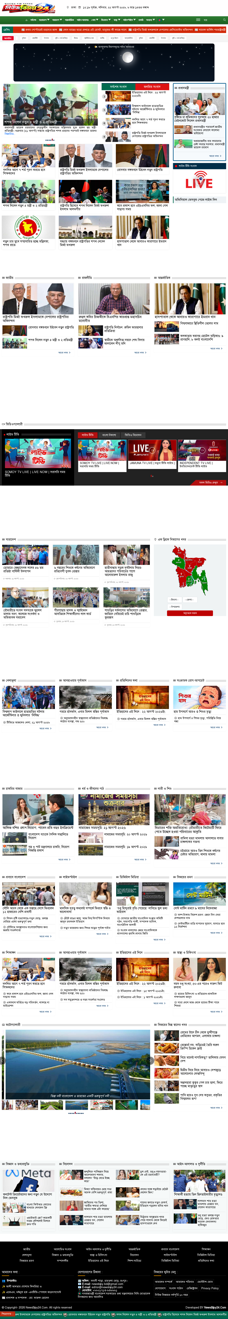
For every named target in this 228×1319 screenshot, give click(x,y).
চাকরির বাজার (13, 789)
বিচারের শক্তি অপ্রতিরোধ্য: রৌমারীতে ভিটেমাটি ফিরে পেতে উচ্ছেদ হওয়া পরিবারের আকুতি (188, 830)
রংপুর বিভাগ (88, 38)
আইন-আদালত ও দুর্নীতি (190, 1164)
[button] (46, 140)
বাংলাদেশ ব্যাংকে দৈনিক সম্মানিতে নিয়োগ (48, 836)
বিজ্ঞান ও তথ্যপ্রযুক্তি (17, 1164)
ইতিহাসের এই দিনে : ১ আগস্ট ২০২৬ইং (141, 997)
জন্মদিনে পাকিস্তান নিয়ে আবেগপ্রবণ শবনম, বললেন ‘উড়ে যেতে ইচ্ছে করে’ (97, 1176)
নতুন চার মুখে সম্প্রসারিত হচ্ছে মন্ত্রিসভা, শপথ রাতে (26, 243)
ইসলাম (20, 38)
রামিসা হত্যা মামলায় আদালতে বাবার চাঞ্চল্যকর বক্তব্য (202, 840)
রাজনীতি (125, 38)
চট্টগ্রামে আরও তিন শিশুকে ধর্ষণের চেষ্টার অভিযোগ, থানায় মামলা (200, 852)
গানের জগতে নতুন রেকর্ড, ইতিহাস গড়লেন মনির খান (154, 1204)
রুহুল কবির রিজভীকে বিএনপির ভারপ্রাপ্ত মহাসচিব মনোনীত (110, 319)
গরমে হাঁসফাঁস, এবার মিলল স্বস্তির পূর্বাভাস (84, 712)
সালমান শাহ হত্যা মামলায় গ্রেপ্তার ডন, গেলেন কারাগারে (98, 1220)
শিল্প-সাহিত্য (134, 1260)
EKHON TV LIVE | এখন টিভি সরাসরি (200, 463)
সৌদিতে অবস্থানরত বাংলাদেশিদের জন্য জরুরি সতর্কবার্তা (25, 929)
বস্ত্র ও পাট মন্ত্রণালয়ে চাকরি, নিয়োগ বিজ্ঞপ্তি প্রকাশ (48, 848)
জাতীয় (76, 38)
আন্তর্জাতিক (69, 20)
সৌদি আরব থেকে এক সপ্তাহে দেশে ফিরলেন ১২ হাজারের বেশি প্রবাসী (28, 910)
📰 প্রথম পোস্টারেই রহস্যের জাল (196, 29)
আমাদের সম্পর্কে (163, 1282)
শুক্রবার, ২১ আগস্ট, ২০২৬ (14, 579)
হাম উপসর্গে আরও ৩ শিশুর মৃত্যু (192, 712)
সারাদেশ (55, 20)
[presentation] (150, 1061)
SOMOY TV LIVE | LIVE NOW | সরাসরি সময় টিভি (35, 473)
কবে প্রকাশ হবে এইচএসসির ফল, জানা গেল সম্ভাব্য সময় (142, 207)
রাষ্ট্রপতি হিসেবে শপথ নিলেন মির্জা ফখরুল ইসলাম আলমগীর (45, 122)
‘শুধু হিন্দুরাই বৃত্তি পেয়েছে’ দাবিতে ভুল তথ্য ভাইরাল (142, 910)
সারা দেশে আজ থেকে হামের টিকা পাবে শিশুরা (196, 1004)
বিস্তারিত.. (9, 134)
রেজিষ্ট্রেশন (192, 1288)
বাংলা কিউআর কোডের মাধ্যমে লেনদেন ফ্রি (39, 1206)
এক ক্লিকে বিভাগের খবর (171, 539)
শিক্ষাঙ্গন (10, 952)
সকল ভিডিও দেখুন (209, 482)
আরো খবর (214, 156)
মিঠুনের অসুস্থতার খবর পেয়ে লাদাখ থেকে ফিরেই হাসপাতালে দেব (153, 1220)
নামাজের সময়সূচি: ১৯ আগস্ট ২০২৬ (125, 847)
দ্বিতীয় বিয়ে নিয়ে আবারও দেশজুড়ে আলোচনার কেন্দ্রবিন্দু (200, 1072)
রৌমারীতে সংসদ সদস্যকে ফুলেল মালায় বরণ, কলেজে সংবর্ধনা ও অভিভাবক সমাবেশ (22, 614)
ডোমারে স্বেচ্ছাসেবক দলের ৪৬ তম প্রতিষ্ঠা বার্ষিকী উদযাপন (23, 569)
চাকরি (141, 20)
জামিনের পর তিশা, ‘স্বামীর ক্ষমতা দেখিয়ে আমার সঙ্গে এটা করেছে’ (97, 1206)
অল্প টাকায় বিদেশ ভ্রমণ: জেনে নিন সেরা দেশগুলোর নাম (197, 916)
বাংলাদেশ (43, 20)
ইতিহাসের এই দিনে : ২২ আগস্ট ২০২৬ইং (149, 94)
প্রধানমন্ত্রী (183, 88)
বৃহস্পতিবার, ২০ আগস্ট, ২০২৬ (67, 579)
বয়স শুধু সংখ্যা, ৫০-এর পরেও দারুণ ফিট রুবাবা (198, 985)
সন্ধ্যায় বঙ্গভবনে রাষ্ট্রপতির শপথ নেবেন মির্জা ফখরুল (82, 243)
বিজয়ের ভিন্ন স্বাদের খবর (172, 1025)
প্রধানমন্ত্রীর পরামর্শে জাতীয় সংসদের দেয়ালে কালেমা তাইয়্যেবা (208, 130)
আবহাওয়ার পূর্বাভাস (74, 680)
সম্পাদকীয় (62, 1260)
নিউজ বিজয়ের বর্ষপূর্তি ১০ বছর (171, 1295)
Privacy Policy (210, 1288)
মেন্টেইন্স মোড (205, 1282)
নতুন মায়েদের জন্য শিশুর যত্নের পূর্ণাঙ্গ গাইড (86, 928)
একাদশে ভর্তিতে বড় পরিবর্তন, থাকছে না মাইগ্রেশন (26, 1004)
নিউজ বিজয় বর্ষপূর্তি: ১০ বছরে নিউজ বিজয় (76, 1096)
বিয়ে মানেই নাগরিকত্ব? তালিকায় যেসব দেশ (203, 1059)
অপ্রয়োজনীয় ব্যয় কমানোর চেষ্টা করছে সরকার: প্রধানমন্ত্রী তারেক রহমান (209, 144)
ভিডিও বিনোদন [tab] (133, 435)
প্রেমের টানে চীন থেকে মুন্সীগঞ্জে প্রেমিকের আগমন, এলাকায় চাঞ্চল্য (200, 1034)
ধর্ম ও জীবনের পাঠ (92, 789)
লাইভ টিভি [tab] (88, 435)
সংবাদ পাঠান (176, 1288)
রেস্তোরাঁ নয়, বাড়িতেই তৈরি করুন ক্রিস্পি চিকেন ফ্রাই (199, 1046)
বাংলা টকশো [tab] (109, 435)
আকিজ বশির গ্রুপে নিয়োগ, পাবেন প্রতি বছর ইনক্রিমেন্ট (38, 828)
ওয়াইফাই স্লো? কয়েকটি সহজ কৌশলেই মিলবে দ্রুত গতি (39, 1221)
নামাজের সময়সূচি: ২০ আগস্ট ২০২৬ (125, 834)
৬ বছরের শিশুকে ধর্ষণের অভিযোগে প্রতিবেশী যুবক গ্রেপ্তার (74, 569)
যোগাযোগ (160, 1288)
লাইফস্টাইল (128, 20)
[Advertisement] (69, 262)
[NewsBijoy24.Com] (28, 8)
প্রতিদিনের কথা (62, 38)
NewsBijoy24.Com (215, 1307)
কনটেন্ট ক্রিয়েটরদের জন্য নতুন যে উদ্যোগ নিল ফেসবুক (27, 1196)
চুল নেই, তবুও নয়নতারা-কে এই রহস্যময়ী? (153, 1173)
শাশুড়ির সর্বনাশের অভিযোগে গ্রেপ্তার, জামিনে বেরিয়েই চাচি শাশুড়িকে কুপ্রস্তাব (126, 614)
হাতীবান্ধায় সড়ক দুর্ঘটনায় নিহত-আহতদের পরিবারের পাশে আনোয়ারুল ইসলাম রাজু (123, 571)
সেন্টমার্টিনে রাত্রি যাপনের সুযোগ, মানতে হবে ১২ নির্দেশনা (199, 925)
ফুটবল (115, 38)
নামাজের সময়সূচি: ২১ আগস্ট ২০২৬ (102, 828)
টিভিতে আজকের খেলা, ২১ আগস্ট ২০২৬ (28, 722)
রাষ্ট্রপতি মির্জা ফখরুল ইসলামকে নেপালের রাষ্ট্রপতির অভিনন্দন (149, 134)
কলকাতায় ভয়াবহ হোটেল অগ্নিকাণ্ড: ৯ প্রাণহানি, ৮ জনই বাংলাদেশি (201, 337)
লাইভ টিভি (13, 434)
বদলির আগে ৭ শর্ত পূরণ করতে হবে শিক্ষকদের (148, 121)
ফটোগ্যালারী (12, 1025)
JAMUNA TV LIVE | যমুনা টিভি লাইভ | (102, 463)
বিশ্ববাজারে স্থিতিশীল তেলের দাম (199, 323)
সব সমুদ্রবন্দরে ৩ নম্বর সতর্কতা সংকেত (84, 999)
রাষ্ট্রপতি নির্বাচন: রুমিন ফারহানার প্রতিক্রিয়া (123, 329)
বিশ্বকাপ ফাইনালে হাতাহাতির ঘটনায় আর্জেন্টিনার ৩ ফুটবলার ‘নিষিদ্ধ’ (148, 109)
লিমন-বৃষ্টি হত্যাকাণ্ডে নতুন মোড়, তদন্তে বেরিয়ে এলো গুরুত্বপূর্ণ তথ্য (25, 920)
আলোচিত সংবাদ (63, 1249)
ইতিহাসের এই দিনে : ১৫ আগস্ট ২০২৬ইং (142, 991)
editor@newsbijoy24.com (107, 1287)
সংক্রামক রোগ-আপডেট (190, 680)
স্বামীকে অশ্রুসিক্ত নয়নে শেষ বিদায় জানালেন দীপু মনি (124, 342)
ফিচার (49, 38)
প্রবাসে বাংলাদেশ (15, 877)
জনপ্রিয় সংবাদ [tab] (152, 87)
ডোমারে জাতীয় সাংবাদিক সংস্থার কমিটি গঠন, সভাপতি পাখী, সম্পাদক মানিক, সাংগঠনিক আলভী (140, 921)
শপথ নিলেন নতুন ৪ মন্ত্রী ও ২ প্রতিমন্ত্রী (25, 205)
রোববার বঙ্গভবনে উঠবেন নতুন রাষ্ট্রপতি (140, 170)
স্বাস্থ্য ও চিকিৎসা (186, 952)
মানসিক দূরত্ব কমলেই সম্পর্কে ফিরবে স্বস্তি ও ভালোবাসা (85, 910)
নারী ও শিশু (164, 789)
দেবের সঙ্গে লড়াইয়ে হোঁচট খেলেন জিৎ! (154, 1190)
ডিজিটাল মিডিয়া (129, 877)
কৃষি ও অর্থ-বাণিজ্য (35, 38)
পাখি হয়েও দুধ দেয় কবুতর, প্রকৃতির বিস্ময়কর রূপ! (201, 1097)
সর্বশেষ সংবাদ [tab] (118, 87)
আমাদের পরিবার (185, 1282)
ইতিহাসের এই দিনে (131, 952)
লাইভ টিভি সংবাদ (188, 166)
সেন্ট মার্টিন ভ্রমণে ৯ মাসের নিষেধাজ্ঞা (195, 908)
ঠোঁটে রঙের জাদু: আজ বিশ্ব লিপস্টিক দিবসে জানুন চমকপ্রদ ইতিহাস (85, 920)
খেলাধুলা (10, 680)
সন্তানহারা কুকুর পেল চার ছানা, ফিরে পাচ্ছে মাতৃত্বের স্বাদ (201, 1084)
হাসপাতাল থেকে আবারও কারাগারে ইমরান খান (141, 243)
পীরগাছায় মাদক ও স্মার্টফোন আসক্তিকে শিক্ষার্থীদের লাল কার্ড (72, 612)
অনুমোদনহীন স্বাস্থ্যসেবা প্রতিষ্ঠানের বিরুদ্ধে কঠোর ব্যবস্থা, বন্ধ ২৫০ (84, 720)
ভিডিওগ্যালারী (13, 424)
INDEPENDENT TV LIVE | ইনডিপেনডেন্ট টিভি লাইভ (146, 464)
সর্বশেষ (33, 20)
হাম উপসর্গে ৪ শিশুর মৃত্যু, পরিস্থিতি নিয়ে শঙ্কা (197, 720)
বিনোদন (104, 20)
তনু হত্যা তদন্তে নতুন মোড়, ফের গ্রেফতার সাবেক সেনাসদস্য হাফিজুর (209, 1220)
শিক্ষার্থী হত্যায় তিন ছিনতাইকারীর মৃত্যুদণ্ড (198, 1194)
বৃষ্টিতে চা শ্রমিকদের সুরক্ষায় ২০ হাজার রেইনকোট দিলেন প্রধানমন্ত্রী (196, 119)
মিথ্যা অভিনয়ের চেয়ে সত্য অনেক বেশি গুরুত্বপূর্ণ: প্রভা (98, 1190)
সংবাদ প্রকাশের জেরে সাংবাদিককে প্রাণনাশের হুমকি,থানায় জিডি (137, 932)
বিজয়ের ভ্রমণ (184, 877)
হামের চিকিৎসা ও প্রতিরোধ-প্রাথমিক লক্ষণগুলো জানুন (195, 995)
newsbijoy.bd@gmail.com (107, 1284)
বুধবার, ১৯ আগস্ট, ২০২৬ (65, 621)
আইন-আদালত (83, 20)
